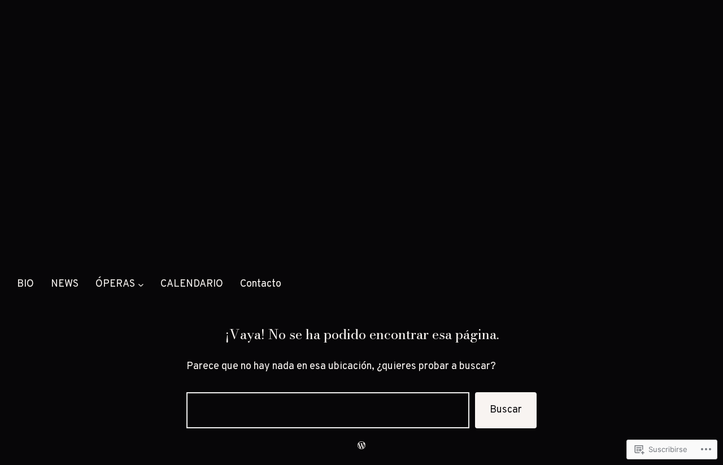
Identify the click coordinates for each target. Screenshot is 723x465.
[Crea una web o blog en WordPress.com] (361, 446)
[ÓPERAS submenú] (141, 285)
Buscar (506, 409)
